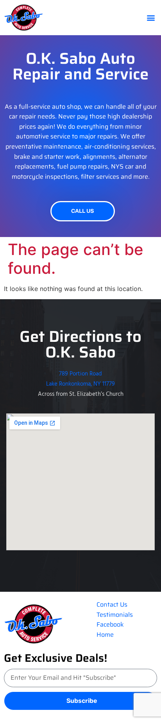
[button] (150, 17)
